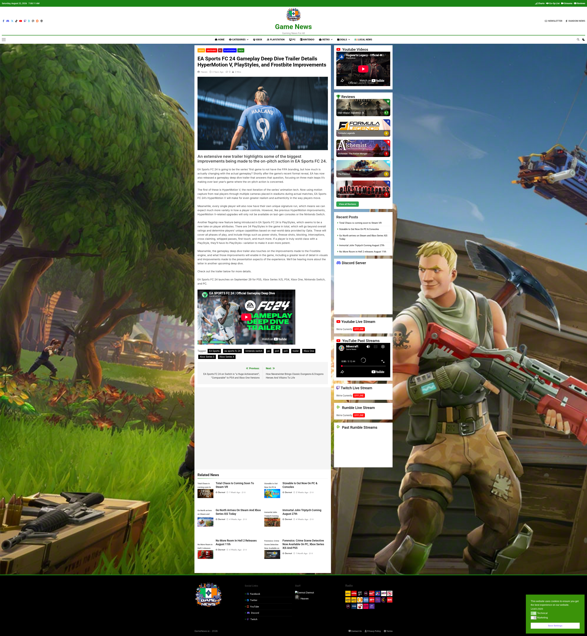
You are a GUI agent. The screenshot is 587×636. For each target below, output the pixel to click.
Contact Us (356, 631)
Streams (568, 3)
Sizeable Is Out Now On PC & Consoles (359, 229)
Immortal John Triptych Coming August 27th (361, 245)
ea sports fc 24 (232, 350)
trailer (296, 350)
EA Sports (214, 350)
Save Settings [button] (555, 625)
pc (268, 350)
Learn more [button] (537, 608)
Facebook (255, 594)
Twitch (253, 619)
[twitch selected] (25, 21)
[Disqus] (263, 428)
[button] (533, 613)
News (201, 50)
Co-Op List (554, 3)
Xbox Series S (207, 356)
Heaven (204, 71)
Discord (255, 613)
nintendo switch (253, 350)
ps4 (277, 350)
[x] (12, 21)
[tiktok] (16, 21)
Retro (326, 39)
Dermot (221, 492)
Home (220, 39)
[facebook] (3, 21)
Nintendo (308, 39)
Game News (293, 27)
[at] (33, 21)
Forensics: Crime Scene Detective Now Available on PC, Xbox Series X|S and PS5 (303, 544)
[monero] (41, 21)
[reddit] (37, 21)
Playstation (277, 39)
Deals (343, 39)
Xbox (258, 39)
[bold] (29, 21)
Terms (389, 631)
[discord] (7, 21)
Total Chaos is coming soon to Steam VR (360, 223)
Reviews (581, 3)
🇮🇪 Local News (363, 39)
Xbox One (309, 350)
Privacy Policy (374, 631)
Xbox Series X (226, 356)
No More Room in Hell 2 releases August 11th (362, 251)
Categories (239, 39)
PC (293, 39)
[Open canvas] (4, 39)
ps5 (286, 350)
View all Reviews (347, 204)
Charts (541, 3)
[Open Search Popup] (578, 39)
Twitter (253, 600)
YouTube (254, 606)
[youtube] (20, 21)
